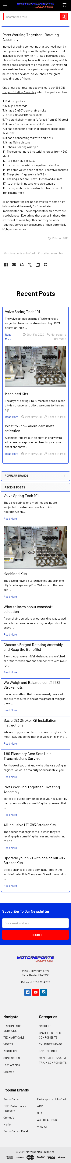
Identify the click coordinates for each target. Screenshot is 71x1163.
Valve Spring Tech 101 (21, 495)
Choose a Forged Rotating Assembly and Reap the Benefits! (33, 647)
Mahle (7, 1124)
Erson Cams (11, 1099)
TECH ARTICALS (13, 1037)
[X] (29, 264)
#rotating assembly (50, 253)
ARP (40, 1106)
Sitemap (8, 1071)
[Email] (13, 264)
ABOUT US (10, 1051)
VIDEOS (8, 1044)
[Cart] (65, 5)
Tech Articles (11, 1065)
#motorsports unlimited (19, 253)
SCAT (40, 1113)
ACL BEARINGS (47, 1120)
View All (42, 1126)
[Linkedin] (37, 264)
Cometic (8, 1117)
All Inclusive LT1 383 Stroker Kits (30, 824)
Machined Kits (15, 573)
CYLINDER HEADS (50, 1044)
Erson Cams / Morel (15, 1131)
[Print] (21, 264)
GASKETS (45, 1026)
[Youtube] (35, 992)
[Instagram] (43, 992)
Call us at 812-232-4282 (35, 982)
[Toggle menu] (5, 5)
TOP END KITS (48, 1051)
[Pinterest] (45, 264)
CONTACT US (11, 1058)
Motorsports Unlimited (51, 1099)
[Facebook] (5, 264)
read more (10, 518)
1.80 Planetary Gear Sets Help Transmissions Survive (27, 756)
